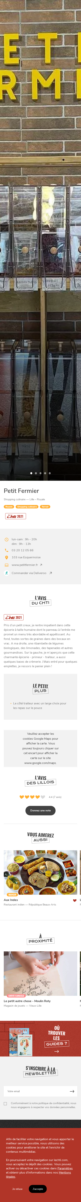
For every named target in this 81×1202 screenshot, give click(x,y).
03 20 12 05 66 (23, 550)
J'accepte (38, 1189)
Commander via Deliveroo (29, 573)
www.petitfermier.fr (25, 565)
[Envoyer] (72, 1091)
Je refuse (17, 1189)
